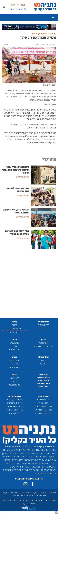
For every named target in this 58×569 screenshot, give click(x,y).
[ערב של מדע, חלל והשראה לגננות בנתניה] (43, 217)
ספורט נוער (14, 363)
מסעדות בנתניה (43, 383)
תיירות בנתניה (43, 386)
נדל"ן (43, 339)
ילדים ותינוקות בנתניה (43, 413)
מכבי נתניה (14, 367)
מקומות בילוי (43, 363)
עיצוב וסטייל (14, 342)
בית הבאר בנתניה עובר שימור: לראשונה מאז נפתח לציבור (15, 170)
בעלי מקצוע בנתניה (43, 399)
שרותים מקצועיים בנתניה (43, 406)
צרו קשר (25, 503)
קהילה (14, 321)
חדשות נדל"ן (43, 342)
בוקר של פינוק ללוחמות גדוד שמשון (17, 189)
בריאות (14, 325)
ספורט (14, 357)
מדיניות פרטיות (21, 500)
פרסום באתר (35, 500)
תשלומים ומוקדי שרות (14, 399)
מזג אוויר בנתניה (16, 9)
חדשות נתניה (43, 321)
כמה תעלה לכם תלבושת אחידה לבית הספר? (17, 232)
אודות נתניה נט (49, 500)
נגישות (33, 503)
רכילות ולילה (43, 357)
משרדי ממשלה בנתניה (14, 409)
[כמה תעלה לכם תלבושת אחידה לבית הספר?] (43, 239)
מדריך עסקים (43, 396)
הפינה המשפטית (14, 384)
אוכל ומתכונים (14, 349)
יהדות (14, 381)
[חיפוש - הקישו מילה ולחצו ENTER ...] (3, 6)
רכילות (43, 360)
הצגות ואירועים (43, 377)
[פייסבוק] (32, 484)
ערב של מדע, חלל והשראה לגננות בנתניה (16, 211)
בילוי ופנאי (43, 374)
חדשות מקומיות (43, 325)
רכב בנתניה (43, 403)
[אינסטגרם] (25, 484)
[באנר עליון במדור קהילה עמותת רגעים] (29, 26)
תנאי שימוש (8, 500)
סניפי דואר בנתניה (14, 403)
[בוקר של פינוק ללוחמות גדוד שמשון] (43, 196)
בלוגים (14, 374)
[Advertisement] (29, 284)
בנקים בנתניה (14, 413)
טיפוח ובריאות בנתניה (43, 409)
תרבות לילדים (43, 380)
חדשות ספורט (14, 360)
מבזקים (43, 328)
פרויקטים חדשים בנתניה (43, 346)
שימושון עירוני (14, 396)
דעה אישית (14, 378)
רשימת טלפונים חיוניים (14, 406)
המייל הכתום (16, 4)
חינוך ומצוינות (14, 332)
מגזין (14, 339)
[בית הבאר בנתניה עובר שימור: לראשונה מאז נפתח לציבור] (43, 174)
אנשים (14, 346)
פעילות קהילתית (14, 328)
